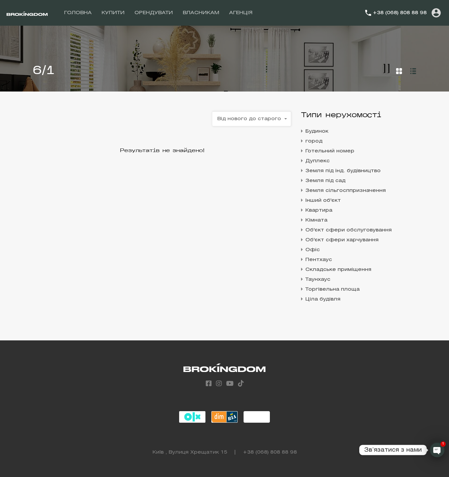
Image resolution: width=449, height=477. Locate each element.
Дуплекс (317, 161)
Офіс (312, 250)
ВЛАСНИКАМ (201, 13)
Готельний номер (329, 151)
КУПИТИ (113, 13)
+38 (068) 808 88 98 (400, 13)
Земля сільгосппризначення (345, 190)
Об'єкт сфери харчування (342, 240)
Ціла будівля (323, 299)
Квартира (318, 210)
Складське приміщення (338, 269)
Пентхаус (318, 259)
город (313, 141)
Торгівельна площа (332, 289)
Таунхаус (317, 279)
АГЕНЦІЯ (240, 13)
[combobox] (251, 118)
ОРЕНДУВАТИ (153, 13)
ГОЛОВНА (78, 13)
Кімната (316, 220)
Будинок (316, 131)
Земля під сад (325, 180)
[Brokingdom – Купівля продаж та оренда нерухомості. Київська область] (27, 13)
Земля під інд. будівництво (343, 171)
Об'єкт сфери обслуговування (348, 230)
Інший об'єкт (323, 200)
